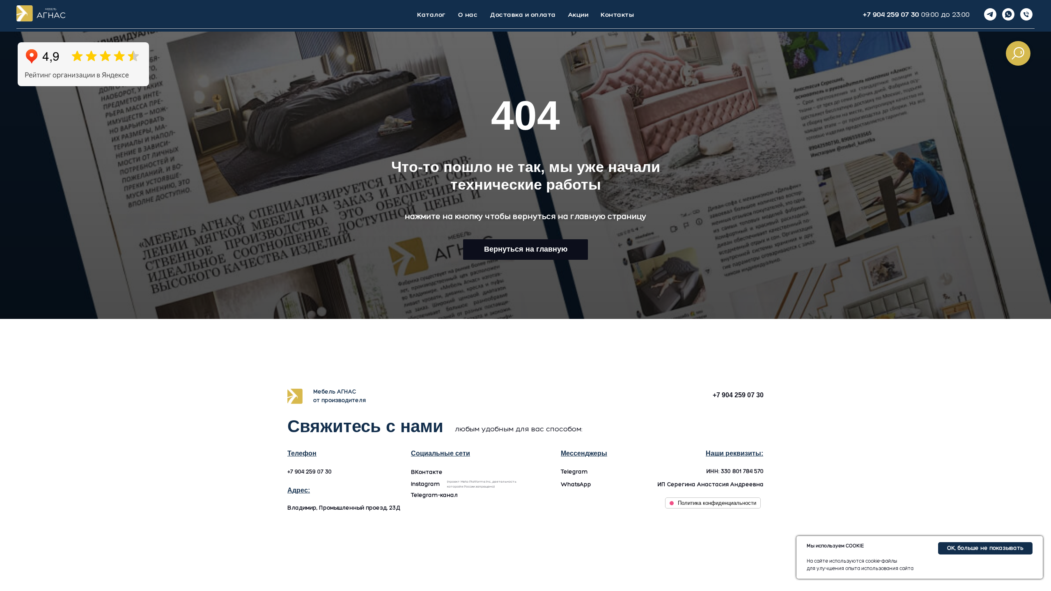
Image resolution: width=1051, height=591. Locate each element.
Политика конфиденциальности (717, 503)
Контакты (617, 14)
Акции (578, 14)
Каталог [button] (431, 14)
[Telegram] (990, 14)
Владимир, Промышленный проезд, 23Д (343, 507)
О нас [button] (468, 14)
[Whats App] (1008, 14)
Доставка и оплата (523, 14)
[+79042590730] (1026, 14)
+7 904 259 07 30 (891, 14)
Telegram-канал (434, 495)
